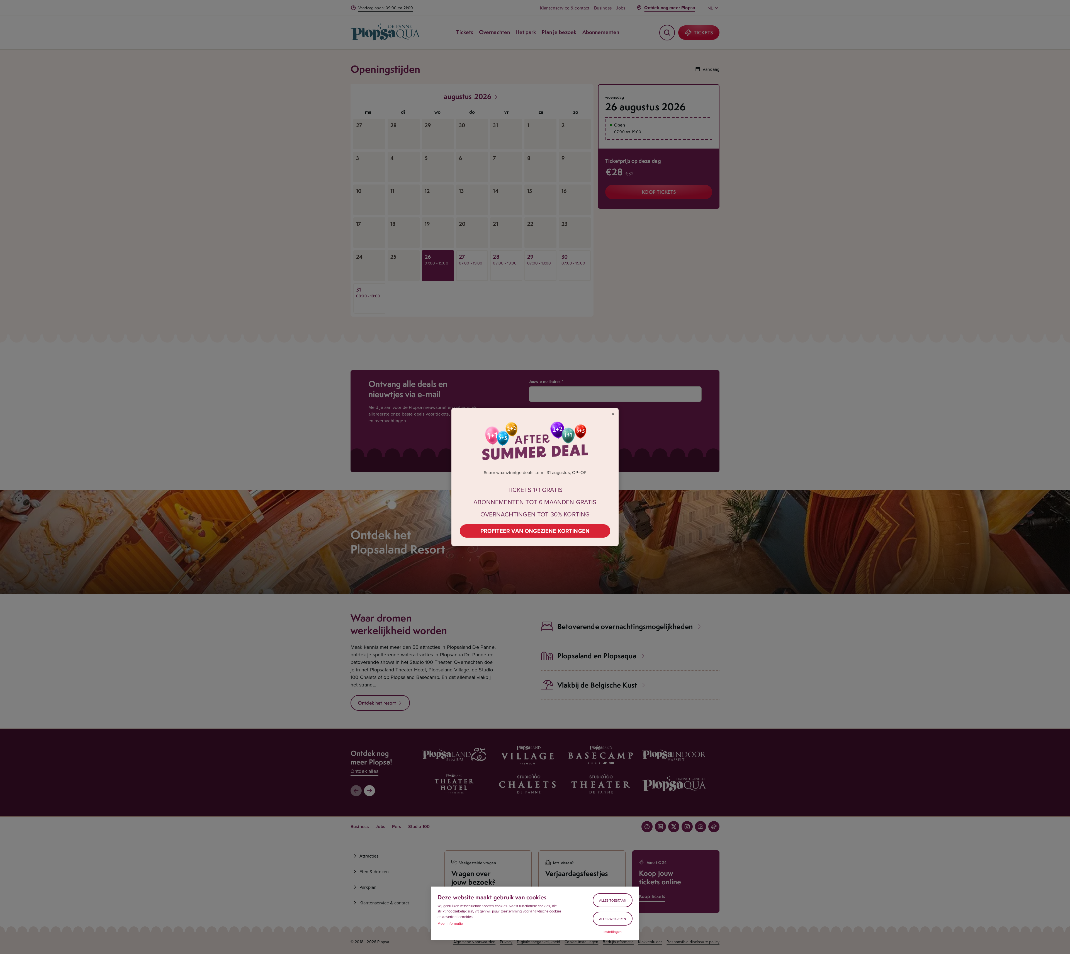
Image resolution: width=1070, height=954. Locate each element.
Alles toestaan (612, 900)
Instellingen (613, 931)
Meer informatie (450, 923)
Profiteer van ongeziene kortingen (535, 531)
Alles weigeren (612, 918)
